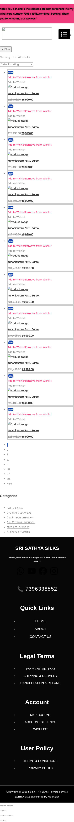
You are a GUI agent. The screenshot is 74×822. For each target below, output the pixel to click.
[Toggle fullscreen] (4, 805)
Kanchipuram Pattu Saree (23, 93)
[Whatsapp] (20, 571)
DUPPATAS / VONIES (18, 532)
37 (8, 474)
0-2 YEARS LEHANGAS (19, 512)
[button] (30, 77)
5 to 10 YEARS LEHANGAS (21, 522)
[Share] (8, 805)
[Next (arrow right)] (4, 810)
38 (8, 479)
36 (8, 469)
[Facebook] (43, 571)
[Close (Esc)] (11, 805)
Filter (7, 49)
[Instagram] (54, 571)
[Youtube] (31, 571)
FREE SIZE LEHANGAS (18, 527)
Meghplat (53, 796)
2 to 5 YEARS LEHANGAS (20, 517)
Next (9, 483)
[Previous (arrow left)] (1, 810)
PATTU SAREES (15, 508)
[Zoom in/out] (1, 805)
